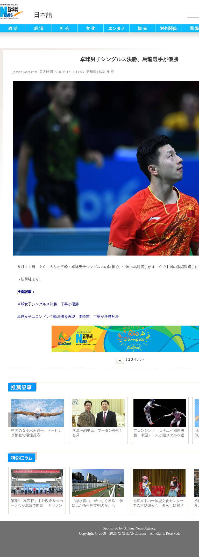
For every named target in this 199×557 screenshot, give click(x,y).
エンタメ (116, 28)
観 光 (142, 28)
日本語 (43, 14)
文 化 (90, 28)
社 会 (64, 28)
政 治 (13, 28)
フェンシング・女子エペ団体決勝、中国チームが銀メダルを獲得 (158, 433)
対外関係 (168, 28)
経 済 (39, 28)
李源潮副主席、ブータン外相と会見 (97, 433)
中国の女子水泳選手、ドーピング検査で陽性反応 (36, 433)
